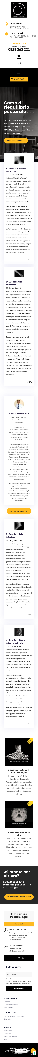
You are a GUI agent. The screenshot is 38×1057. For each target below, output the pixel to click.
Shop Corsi (20, 79)
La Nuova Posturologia (11, 1004)
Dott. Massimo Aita (19, 413)
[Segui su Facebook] (15, 958)
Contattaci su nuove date (18, 897)
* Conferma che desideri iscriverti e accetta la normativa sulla (18, 982)
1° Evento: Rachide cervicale (16, 170)
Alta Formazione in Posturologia (14, 1016)
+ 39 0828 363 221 (15, 949)
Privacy (27, 983)
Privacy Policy (10, 1050)
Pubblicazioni (8, 1031)
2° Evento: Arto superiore (14, 283)
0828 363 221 (19, 49)
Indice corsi (7, 1022)
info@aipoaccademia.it (17, 951)
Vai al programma (15, 141)
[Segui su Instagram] (19, 958)
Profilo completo (18, 511)
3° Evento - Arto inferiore (15, 536)
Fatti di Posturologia (10, 1036)
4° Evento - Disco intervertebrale (15, 641)
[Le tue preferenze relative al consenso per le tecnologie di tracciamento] (34, 1053)
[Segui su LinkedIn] (23, 958)
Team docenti (8, 1007)
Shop (5, 1039)
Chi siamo (7, 1001)
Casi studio (7, 1033)
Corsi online (7, 1019)
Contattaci (19, 924)
